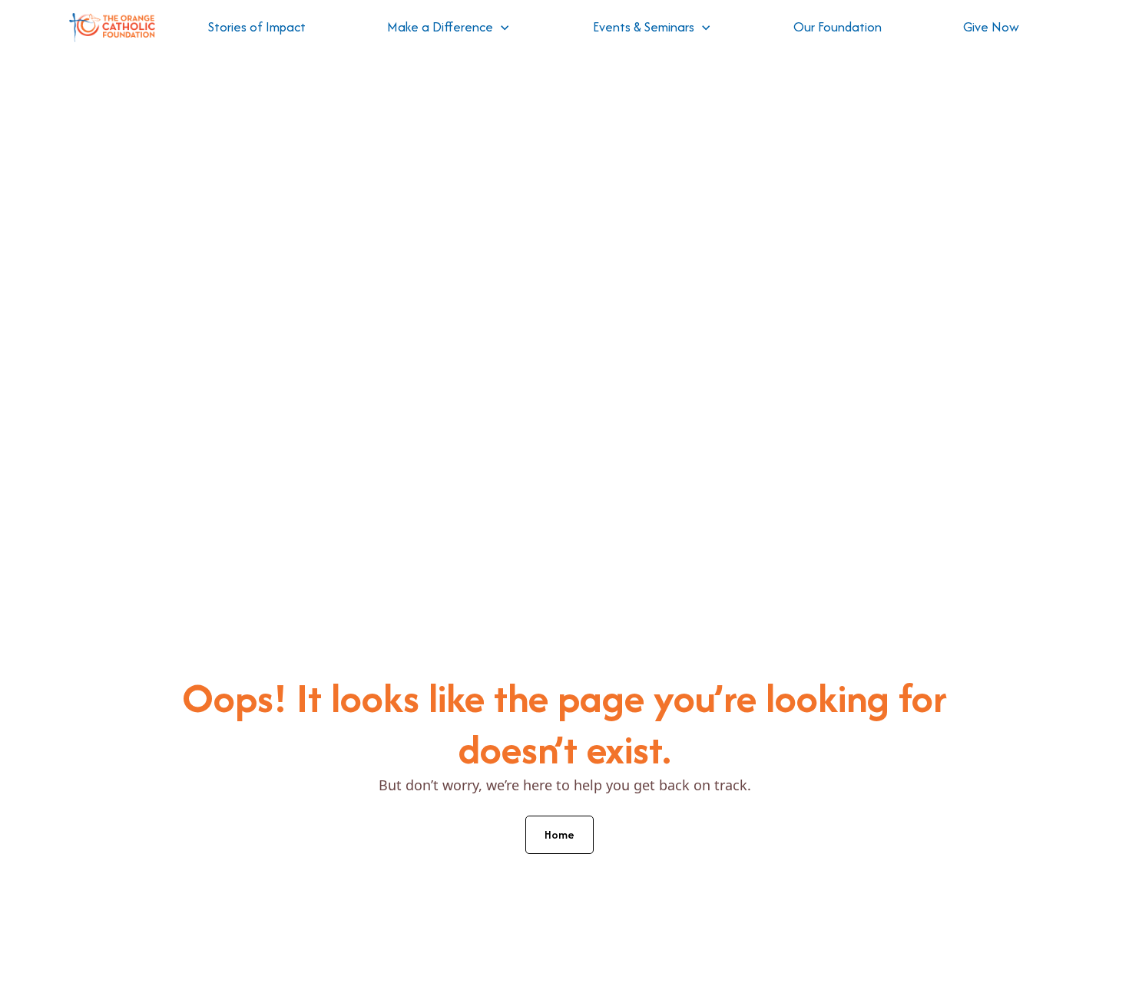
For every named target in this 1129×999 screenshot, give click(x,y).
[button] (448, 28)
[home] (112, 28)
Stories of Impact (257, 27)
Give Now (991, 27)
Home (559, 834)
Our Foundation (837, 27)
